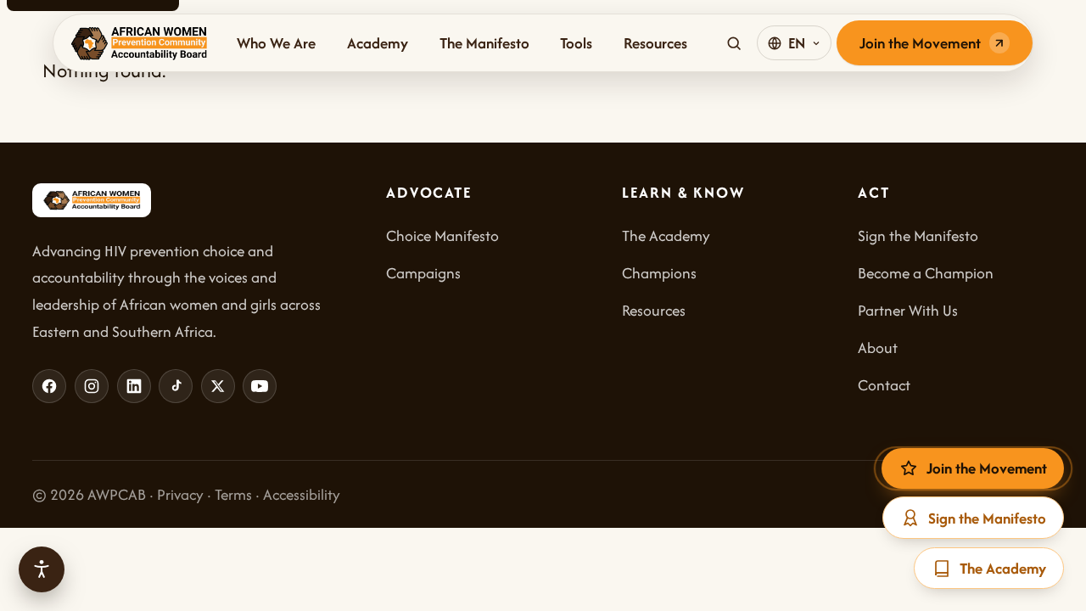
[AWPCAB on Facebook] (49, 386)
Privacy (180, 494)
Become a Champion (926, 272)
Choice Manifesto (442, 235)
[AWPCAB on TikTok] (176, 386)
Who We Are (276, 42)
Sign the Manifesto (918, 235)
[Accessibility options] (41, 569)
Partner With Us (908, 310)
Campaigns (423, 272)
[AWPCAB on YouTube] (260, 386)
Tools (576, 42)
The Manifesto (484, 42)
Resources (655, 42)
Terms (233, 494)
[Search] (734, 43)
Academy (377, 42)
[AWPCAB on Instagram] (92, 386)
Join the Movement (920, 42)
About (878, 347)
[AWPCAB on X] (218, 386)
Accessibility (301, 494)
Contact (884, 384)
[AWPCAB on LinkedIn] (134, 386)
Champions (659, 272)
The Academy (666, 235)
